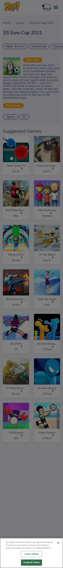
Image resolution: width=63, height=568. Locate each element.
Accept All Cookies (31, 562)
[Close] (58, 542)
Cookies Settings (31, 554)
